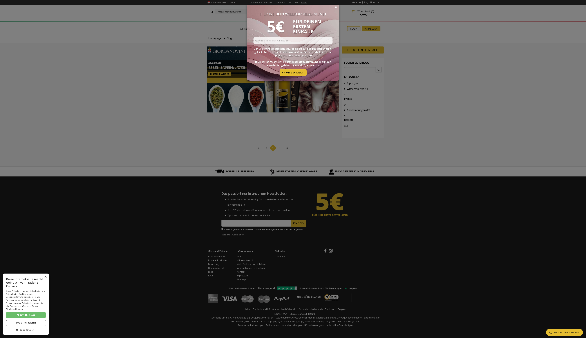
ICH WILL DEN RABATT (293, 72)
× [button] (45, 277)
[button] (26, 330)
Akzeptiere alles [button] (26, 315)
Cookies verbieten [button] (26, 323)
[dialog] (26, 304)
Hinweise (19, 309)
